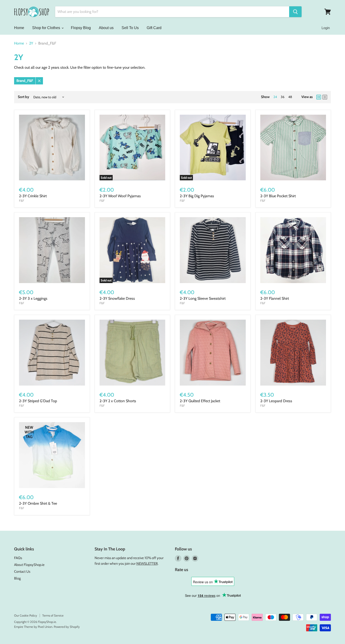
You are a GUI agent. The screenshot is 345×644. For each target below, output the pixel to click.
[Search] (295, 11)
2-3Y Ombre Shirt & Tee (38, 503)
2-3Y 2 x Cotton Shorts (118, 401)
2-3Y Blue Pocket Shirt (278, 196)
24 (275, 97)
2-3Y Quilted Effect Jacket (200, 401)
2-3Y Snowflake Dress (117, 298)
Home (19, 28)
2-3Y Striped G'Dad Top (38, 401)
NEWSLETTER (147, 563)
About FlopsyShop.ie (29, 565)
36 (282, 97)
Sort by (23, 97)
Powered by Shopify (67, 627)
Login (326, 28)
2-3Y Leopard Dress (276, 401)
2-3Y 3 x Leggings (33, 298)
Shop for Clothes (46, 28)
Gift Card (154, 28)
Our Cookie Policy (25, 615)
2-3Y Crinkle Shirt (33, 196)
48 (290, 97)
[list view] (324, 97)
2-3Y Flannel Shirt (274, 298)
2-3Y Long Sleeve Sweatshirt (203, 298)
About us (106, 28)
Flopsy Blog (81, 28)
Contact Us (22, 571)
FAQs (18, 558)
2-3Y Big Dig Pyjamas (197, 196)
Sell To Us (130, 28)
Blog (17, 578)
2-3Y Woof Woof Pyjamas (120, 196)
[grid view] (318, 97)
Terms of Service (53, 615)
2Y (31, 43)
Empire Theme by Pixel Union (33, 627)
